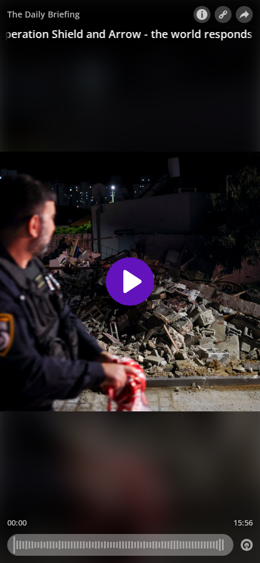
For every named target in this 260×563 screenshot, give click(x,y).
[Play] (130, 281)
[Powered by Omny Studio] (247, 545)
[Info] (201, 14)
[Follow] (223, 14)
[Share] (244, 14)
